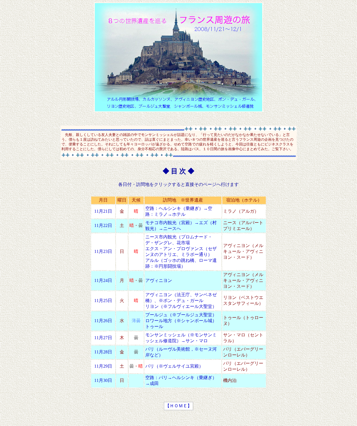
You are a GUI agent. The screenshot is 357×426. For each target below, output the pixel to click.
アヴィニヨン (158, 280)
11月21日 (103, 211)
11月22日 (103, 225)
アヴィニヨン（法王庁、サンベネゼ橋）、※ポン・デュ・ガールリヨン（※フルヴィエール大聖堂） (181, 300)
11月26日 (103, 320)
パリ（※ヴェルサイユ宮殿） (174, 366)
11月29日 (103, 366)
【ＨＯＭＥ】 (178, 405)
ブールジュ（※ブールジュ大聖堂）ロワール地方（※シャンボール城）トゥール (181, 320)
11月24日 (103, 280)
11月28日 (103, 352)
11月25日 (103, 300)
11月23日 (103, 251)
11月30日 (103, 380)
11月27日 (103, 337)
